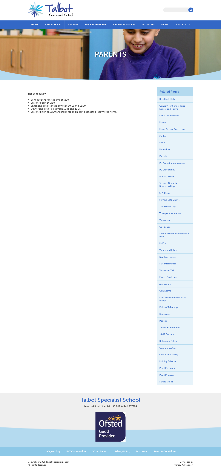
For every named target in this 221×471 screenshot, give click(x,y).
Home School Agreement (172, 129)
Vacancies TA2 (166, 270)
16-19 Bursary (166, 334)
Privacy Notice (166, 176)
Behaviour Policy (168, 341)
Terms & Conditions (169, 327)
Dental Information (169, 115)
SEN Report (165, 193)
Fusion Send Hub (96, 24)
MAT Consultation (76, 451)
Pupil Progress (166, 375)
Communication (167, 348)
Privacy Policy (122, 451)
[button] (190, 10)
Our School (53, 24)
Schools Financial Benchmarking (168, 185)
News (164, 24)
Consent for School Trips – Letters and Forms (173, 107)
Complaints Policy (168, 354)
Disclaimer (164, 314)
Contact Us (182, 24)
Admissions (165, 284)
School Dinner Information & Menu (174, 235)
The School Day (167, 206)
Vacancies (148, 24)
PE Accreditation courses (172, 163)
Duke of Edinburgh (169, 307)
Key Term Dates (167, 257)
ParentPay (164, 149)
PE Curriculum (167, 169)
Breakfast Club (167, 99)
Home (34, 24)
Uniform (163, 243)
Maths (162, 136)
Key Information (124, 24)
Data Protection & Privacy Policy (172, 299)
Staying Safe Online (169, 199)
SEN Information (167, 263)
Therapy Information (170, 213)
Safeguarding (166, 381)
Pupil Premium (167, 368)
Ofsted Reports (100, 451)
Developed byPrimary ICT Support (183, 463)
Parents (73, 24)
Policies (163, 320)
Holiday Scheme (167, 361)
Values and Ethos (168, 250)
